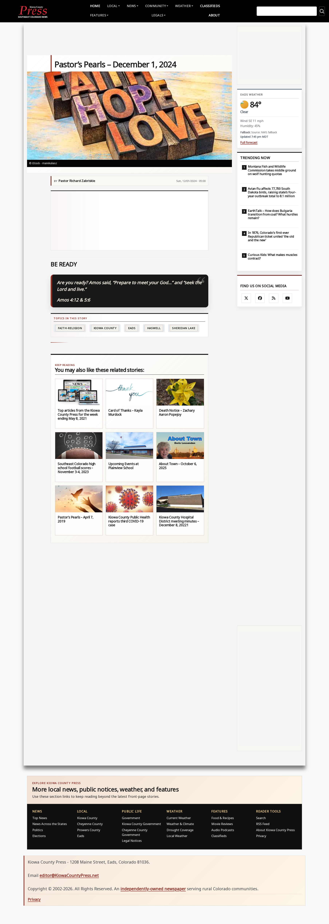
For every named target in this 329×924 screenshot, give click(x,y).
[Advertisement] (129, 220)
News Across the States (49, 824)
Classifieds (210, 6)
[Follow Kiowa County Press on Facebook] (260, 298)
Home (95, 6)
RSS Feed (262, 824)
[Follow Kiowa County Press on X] (246, 298)
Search (261, 818)
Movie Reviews (222, 824)
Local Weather (177, 836)
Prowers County (88, 830)
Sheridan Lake (183, 328)
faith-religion (70, 328)
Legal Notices (132, 840)
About (214, 15)
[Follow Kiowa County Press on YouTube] (287, 298)
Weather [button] (183, 6)
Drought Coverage (180, 830)
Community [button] (155, 6)
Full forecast (248, 143)
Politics (37, 830)
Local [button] (112, 6)
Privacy (261, 836)
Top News (39, 818)
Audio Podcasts (222, 830)
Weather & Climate (180, 824)
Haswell (154, 328)
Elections (39, 836)
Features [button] (98, 15)
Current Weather (179, 818)
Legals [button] (157, 15)
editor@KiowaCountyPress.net (69, 875)
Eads (132, 328)
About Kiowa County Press (275, 830)
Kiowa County (105, 328)
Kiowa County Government (141, 824)
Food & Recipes (222, 818)
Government (131, 818)
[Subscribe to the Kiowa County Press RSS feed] (274, 298)
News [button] (131, 6)
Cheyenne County (90, 824)
